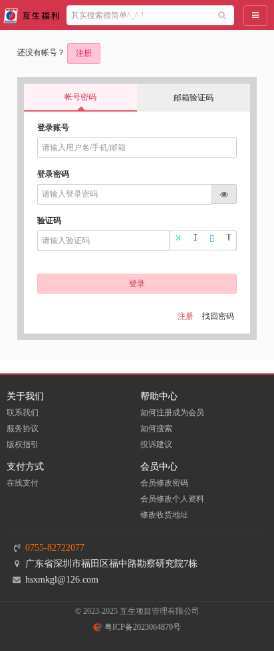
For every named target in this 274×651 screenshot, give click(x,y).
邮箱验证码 (193, 97)
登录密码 (53, 174)
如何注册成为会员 (172, 412)
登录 (137, 283)
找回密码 (218, 316)
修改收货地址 (164, 514)
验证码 (49, 220)
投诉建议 (156, 444)
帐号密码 (80, 97)
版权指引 (23, 444)
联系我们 (23, 412)
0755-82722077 (54, 548)
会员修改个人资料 (172, 499)
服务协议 (23, 428)
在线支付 (23, 483)
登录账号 (53, 127)
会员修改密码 (164, 483)
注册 (84, 53)
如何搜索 (156, 428)
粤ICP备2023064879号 (141, 627)
